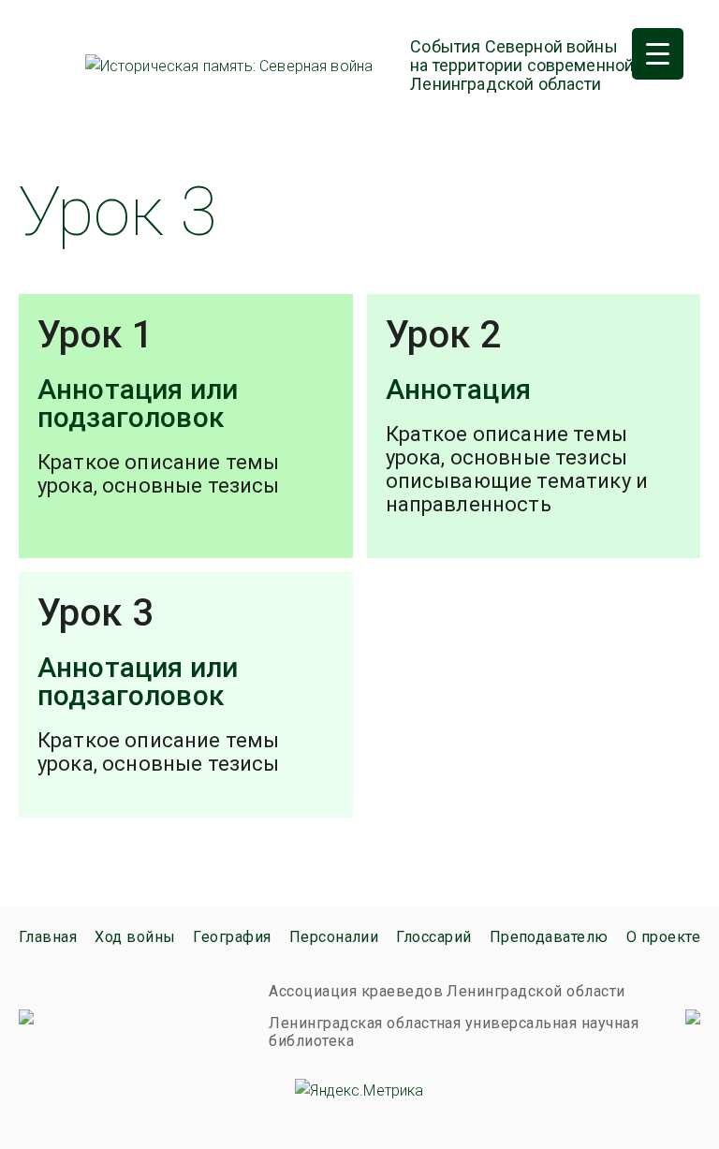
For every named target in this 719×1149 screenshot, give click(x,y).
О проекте (663, 937)
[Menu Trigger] (657, 54)
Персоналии (334, 937)
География (232, 937)
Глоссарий (433, 937)
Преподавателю (549, 937)
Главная (48, 937)
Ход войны (135, 937)
